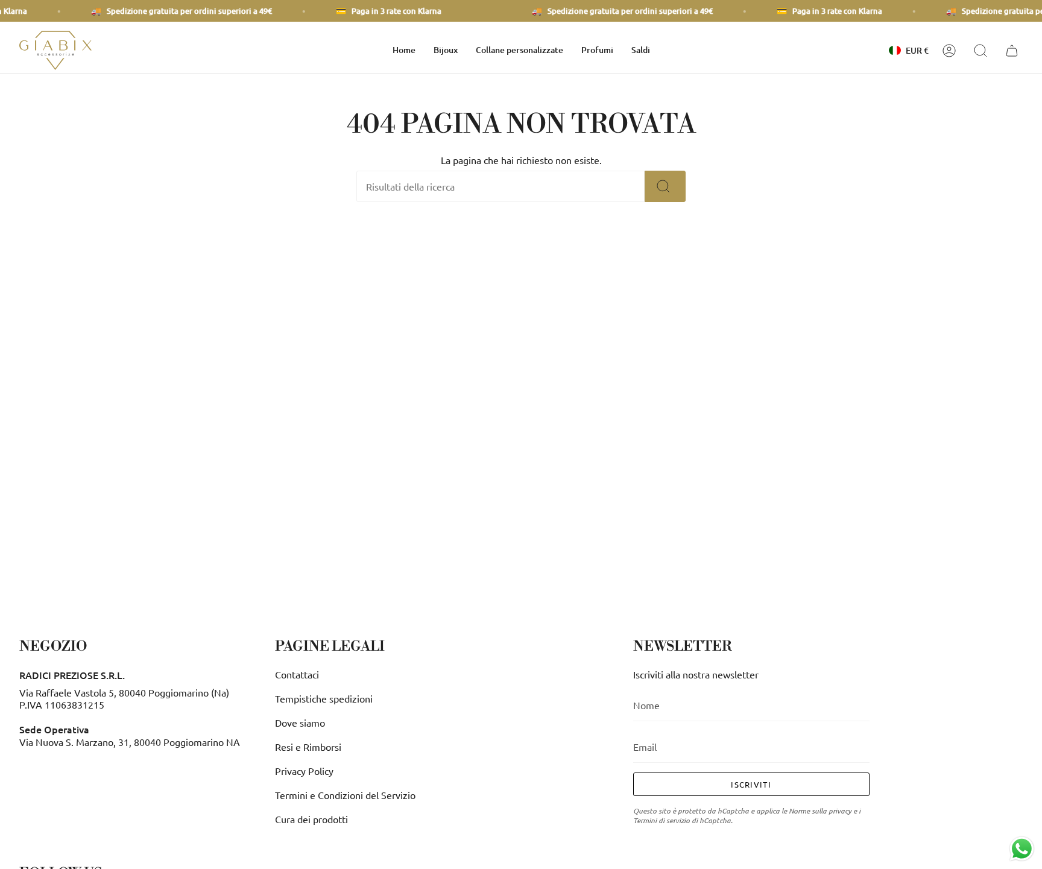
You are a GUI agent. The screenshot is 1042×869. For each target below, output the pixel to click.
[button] (446, 50)
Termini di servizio (661, 820)
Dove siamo (300, 722)
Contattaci (297, 674)
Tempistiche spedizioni (324, 698)
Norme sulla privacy (820, 810)
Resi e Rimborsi (308, 747)
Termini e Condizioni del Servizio (345, 795)
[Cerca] (665, 186)
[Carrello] (1013, 50)
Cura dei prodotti (311, 819)
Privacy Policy (304, 771)
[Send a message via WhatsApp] (1022, 849)
